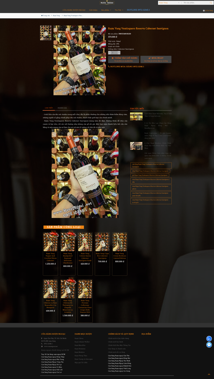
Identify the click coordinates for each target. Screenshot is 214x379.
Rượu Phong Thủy (81, 355)
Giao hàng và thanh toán (117, 349)
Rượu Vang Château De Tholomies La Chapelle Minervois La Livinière (68, 306)
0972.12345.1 (48, 344)
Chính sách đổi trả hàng (116, 352)
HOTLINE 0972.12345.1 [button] (138, 10)
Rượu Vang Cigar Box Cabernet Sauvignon (102, 255)
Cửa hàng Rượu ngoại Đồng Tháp (52, 357)
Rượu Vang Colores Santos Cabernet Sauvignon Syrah (85, 257)
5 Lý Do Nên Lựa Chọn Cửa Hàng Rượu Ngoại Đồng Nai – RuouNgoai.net (158, 125)
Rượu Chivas (79, 338)
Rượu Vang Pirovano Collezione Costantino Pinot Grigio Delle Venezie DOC (85, 306)
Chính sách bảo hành (115, 342)
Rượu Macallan (80, 345)
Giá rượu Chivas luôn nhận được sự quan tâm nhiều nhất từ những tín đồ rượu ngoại (158, 155)
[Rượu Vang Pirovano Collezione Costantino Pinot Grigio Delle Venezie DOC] (85, 289)
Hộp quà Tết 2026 (81, 362)
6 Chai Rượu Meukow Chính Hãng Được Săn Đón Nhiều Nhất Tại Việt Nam (158, 145)
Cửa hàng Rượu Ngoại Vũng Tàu (52, 362)
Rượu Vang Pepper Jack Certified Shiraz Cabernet (50, 257)
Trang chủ (46, 15)
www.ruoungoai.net (51, 346)
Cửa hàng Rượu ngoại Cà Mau (51, 367)
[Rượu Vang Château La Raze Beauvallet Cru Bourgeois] (50, 289)
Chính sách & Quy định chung (118, 338)
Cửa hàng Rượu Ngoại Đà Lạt (51, 364)
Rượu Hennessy (80, 349)
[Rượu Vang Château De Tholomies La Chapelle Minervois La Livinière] (68, 289)
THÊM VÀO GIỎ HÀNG (125, 59)
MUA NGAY (156, 59)
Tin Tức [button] (118, 10)
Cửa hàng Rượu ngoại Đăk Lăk (52, 370)
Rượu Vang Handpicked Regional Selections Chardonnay (67, 258)
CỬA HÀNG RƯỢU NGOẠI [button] (74, 10)
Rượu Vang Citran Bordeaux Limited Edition (119, 255)
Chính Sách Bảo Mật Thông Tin (119, 345)
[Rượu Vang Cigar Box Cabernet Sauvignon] (102, 242)
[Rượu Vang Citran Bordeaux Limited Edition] (120, 242)
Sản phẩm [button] (105, 10)
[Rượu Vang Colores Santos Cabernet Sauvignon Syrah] (85, 242)
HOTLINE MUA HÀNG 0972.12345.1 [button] (127, 66)
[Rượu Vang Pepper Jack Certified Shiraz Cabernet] (50, 242)
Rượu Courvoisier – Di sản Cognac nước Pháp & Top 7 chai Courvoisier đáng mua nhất (158, 135)
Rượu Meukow (80, 352)
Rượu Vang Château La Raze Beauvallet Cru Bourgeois (50, 304)
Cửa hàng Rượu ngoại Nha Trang (52, 359)
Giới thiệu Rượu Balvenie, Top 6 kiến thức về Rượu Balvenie (158, 114)
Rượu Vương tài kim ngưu (84, 359)
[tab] (49, 108)
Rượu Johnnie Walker (82, 342)
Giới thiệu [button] (93, 10)
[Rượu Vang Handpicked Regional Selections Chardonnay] (68, 242)
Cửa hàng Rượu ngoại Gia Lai (51, 372)
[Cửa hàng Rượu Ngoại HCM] (107, 2)
